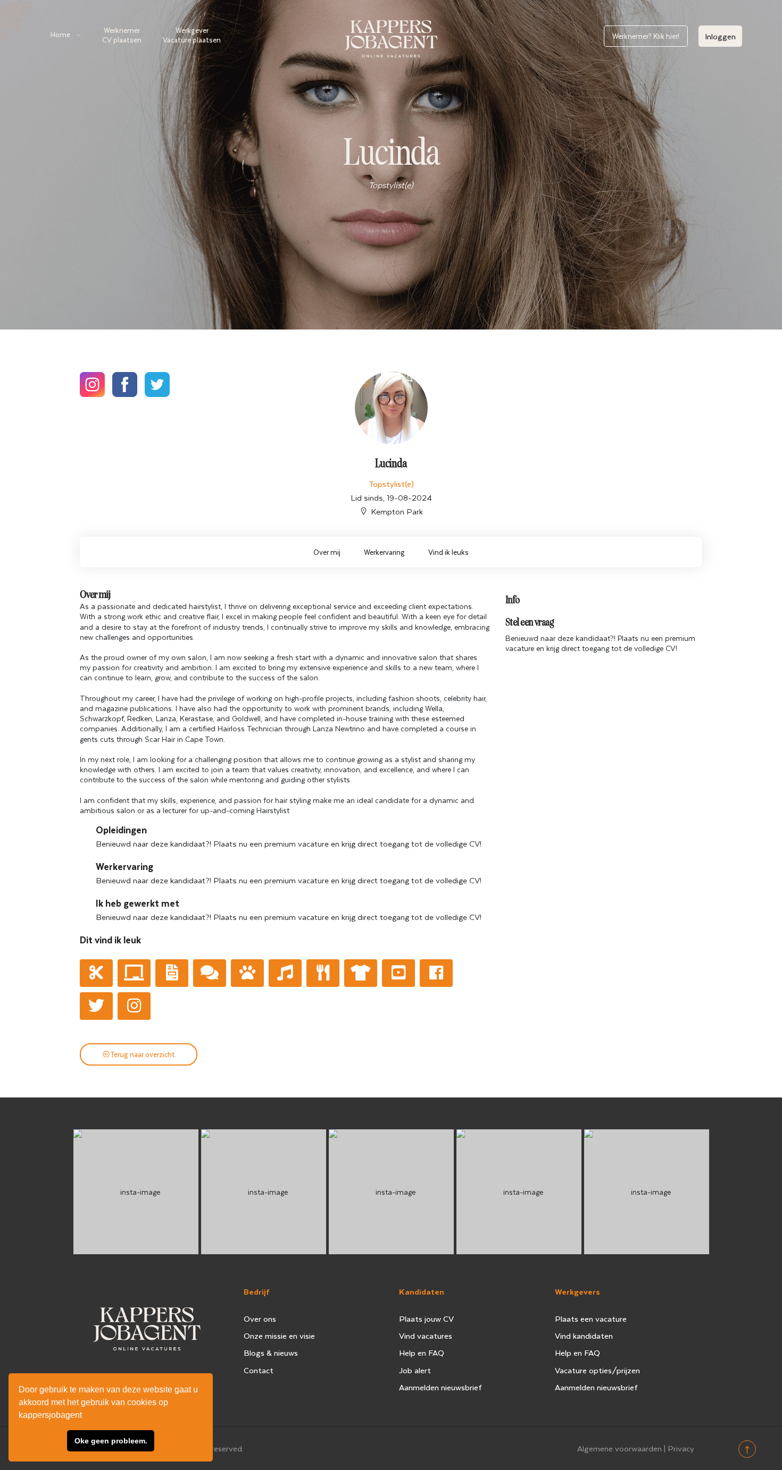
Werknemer (122, 34)
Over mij (326, 551)
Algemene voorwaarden (619, 1448)
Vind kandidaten (584, 1335)
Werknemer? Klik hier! (645, 35)
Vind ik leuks (448, 551)
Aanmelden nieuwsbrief (440, 1387)
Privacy (681, 1448)
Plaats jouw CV (426, 1318)
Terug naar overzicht (142, 1054)
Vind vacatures (425, 1335)
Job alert (415, 1370)
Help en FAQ (421, 1352)
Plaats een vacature (591, 1318)
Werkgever (192, 34)
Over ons (260, 1318)
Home (60, 34)
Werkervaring (384, 551)
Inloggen (720, 36)
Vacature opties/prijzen (597, 1370)
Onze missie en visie (279, 1335)
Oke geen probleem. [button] (110, 1441)
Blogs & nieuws (271, 1352)
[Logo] (390, 36)
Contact (258, 1370)
